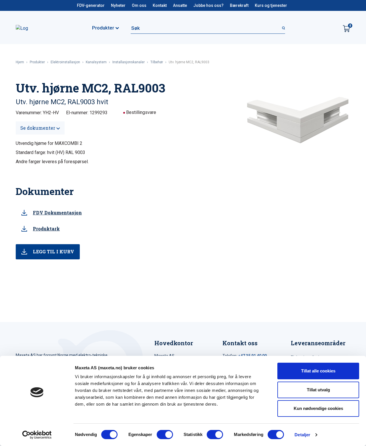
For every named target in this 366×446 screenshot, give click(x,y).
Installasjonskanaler (128, 62)
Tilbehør (156, 62)
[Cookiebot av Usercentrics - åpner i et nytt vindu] (37, 435)
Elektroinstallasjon (65, 62)
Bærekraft (239, 5)
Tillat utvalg (318, 389)
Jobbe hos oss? (208, 5)
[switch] (165, 434)
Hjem (20, 62)
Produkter (37, 62)
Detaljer (302, 434)
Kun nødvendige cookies (318, 408)
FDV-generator (91, 5)
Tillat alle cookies (318, 370)
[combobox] (208, 28)
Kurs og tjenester (271, 5)
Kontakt (160, 5)
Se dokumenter (38, 128)
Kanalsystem (96, 62)
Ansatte (180, 5)
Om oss (139, 5)
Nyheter (118, 5)
